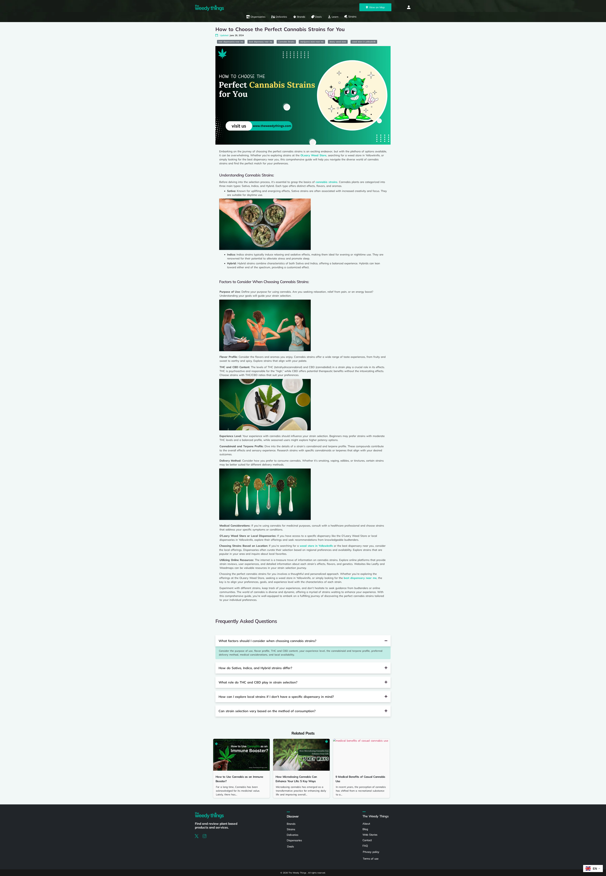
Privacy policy (371, 851)
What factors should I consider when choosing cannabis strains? (267, 641)
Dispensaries (294, 840)
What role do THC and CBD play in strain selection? (258, 682)
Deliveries (292, 834)
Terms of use (371, 858)
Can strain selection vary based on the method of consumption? (267, 711)
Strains (291, 829)
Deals (290, 846)
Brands (291, 823)
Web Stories (369, 834)
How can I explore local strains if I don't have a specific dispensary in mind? (276, 697)
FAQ (365, 845)
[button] (408, 7)
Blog (365, 829)
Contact (367, 840)
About (366, 823)
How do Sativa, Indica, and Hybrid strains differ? (255, 668)
